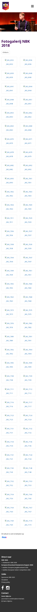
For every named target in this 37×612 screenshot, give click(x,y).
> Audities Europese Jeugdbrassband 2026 (14, 567)
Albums (6, 52)
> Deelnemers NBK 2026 (9, 562)
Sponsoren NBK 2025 (8, 577)
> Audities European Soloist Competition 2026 (15, 570)
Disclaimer (4, 580)
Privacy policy (5, 582)
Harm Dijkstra (7, 601)
